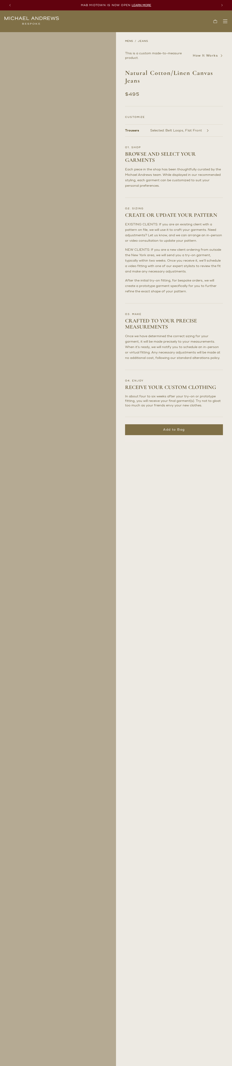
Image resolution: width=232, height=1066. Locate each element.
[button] (215, 21)
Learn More (141, 5)
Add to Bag (174, 430)
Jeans (143, 41)
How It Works (205, 55)
